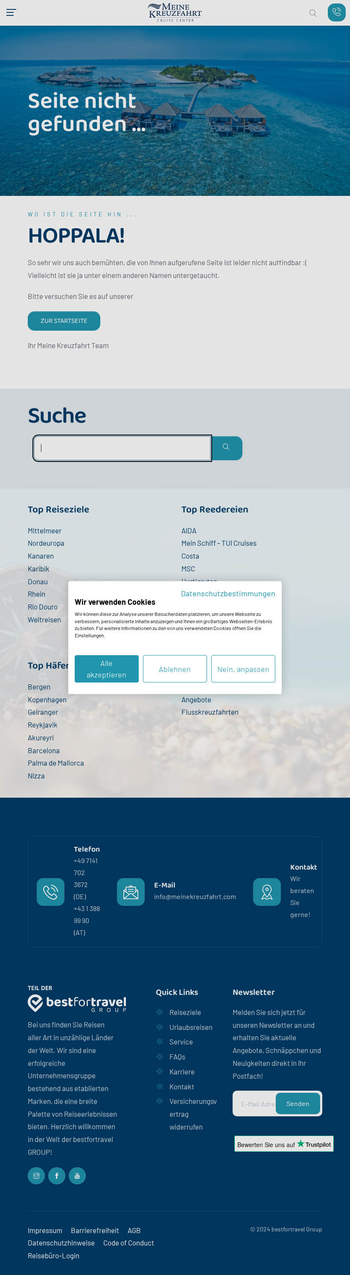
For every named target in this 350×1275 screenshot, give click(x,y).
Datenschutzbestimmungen (228, 593)
